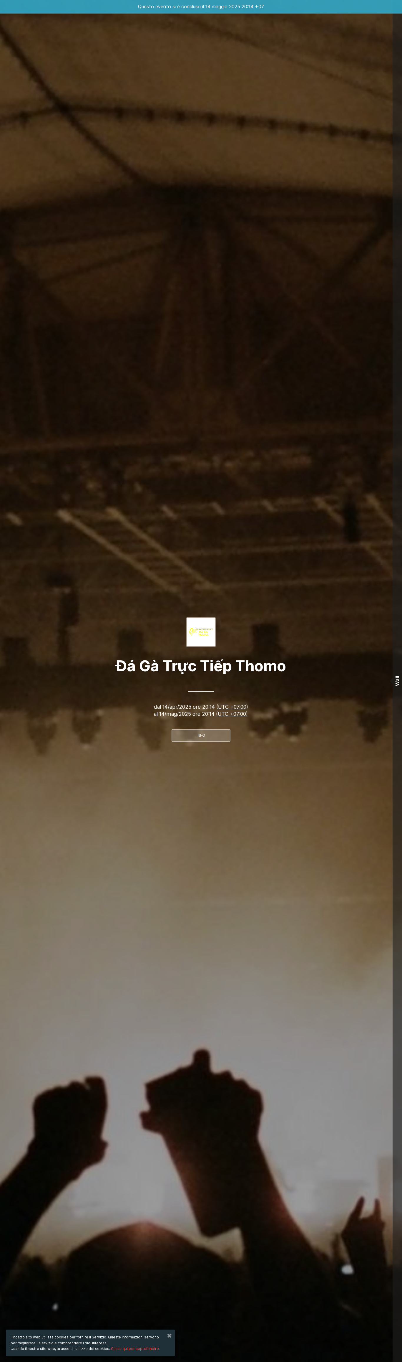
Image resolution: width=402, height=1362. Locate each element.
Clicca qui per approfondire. (135, 1348)
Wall (397, 681)
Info (201, 735)
